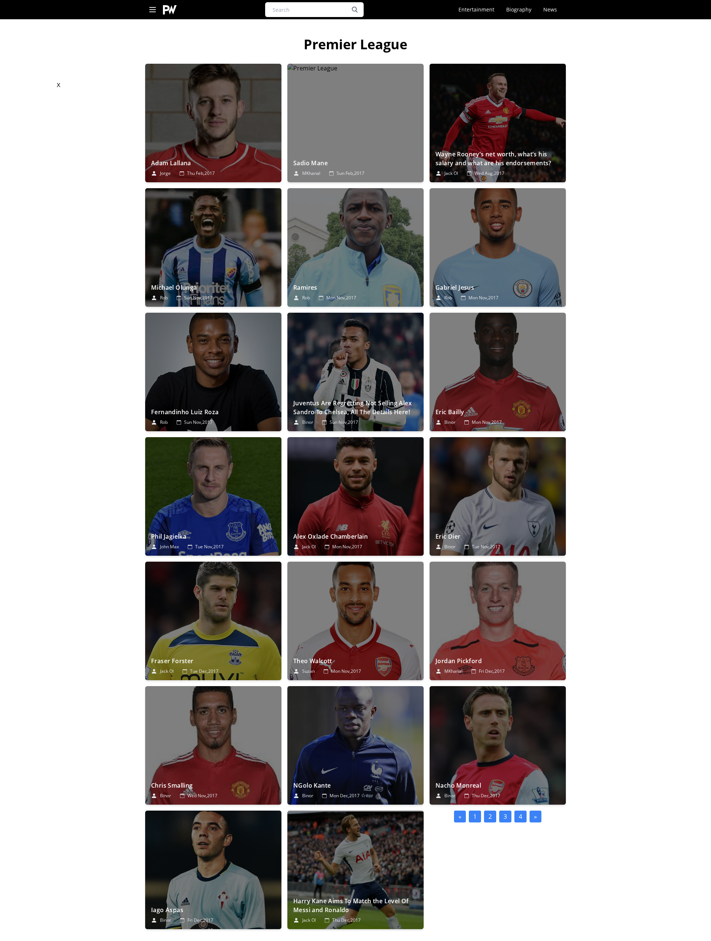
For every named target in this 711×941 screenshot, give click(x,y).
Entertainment (476, 9)
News (550, 9)
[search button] (355, 10)
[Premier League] (213, 123)
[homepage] (170, 9)
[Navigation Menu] (152, 9)
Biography (518, 9)
